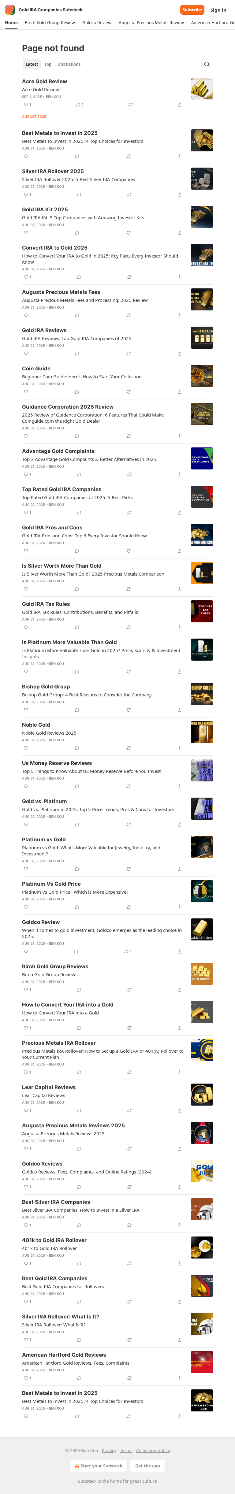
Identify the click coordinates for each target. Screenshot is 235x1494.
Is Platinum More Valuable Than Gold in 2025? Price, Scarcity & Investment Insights (101, 653)
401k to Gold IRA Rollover (54, 1240)
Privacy (109, 1450)
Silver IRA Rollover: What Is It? (60, 1317)
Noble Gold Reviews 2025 (49, 733)
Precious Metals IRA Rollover (59, 1043)
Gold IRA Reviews (44, 330)
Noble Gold (36, 725)
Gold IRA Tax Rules (46, 604)
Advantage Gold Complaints (58, 451)
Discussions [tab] (69, 64)
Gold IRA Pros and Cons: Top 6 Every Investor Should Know (84, 535)
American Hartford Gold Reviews (64, 1355)
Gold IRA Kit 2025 (45, 209)
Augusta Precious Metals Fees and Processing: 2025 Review (85, 300)
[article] (117, 93)
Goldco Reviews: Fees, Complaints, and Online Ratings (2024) (86, 1172)
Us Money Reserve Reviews (57, 763)
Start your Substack (101, 1466)
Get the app (147, 1466)
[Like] (26, 156)
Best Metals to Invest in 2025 (60, 133)
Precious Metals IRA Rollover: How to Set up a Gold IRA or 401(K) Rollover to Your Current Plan (103, 1054)
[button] (11, 22)
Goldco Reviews (42, 1164)
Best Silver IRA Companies (56, 1202)
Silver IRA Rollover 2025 (53, 171)
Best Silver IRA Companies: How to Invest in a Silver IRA (81, 1210)
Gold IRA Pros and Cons (52, 528)
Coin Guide (36, 368)
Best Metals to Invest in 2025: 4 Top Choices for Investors (82, 141)
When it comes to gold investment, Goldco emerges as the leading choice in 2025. (102, 933)
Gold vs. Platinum (44, 801)
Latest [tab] (32, 64)
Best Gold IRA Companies (55, 1278)
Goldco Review (41, 922)
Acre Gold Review (44, 81)
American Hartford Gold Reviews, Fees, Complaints (75, 1363)
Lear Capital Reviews (49, 1087)
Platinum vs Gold (44, 839)
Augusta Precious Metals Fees (61, 292)
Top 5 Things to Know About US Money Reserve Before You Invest (91, 771)
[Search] (207, 64)
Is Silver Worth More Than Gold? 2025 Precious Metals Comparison (93, 574)
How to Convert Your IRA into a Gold (68, 1005)
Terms (126, 1450)
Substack (87, 1481)
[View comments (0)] (77, 156)
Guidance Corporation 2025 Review (68, 407)
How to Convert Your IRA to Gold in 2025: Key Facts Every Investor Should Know (100, 259)
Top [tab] (47, 64)
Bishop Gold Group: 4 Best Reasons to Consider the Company (87, 694)
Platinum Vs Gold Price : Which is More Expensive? (75, 892)
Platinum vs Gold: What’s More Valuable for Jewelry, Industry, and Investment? (91, 850)
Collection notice (153, 1450)
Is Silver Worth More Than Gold (62, 566)
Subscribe (192, 10)
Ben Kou (53, 97)
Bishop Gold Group (46, 687)
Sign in (218, 10)
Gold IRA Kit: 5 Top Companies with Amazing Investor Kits (83, 217)
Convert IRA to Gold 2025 (55, 248)
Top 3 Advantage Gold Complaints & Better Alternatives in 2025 (89, 459)
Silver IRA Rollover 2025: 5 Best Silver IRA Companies (78, 179)
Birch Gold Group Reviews (55, 966)
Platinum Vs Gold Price (51, 884)
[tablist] (53, 64)
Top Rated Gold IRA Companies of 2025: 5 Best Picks (77, 497)
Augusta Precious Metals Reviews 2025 (73, 1125)
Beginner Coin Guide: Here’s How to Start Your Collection (82, 376)
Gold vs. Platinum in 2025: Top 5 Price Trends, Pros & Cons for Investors (98, 809)
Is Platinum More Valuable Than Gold (69, 642)
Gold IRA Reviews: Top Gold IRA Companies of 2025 (77, 338)
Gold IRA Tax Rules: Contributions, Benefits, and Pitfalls (80, 612)
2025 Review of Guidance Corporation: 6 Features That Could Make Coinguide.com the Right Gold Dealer (93, 418)
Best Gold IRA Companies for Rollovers (63, 1286)
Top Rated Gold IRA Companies (62, 489)
